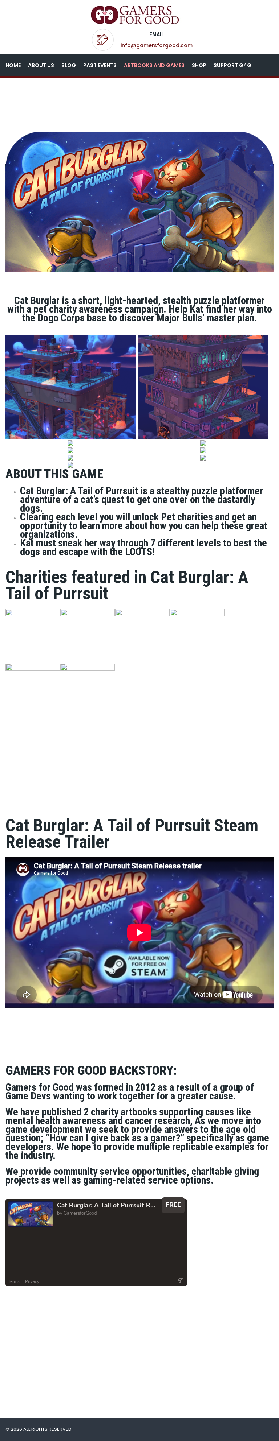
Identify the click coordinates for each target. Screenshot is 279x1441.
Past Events (100, 65)
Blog (68, 65)
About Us (41, 65)
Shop (199, 65)
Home (13, 65)
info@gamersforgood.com (157, 45)
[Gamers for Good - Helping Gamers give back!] (137, 14)
